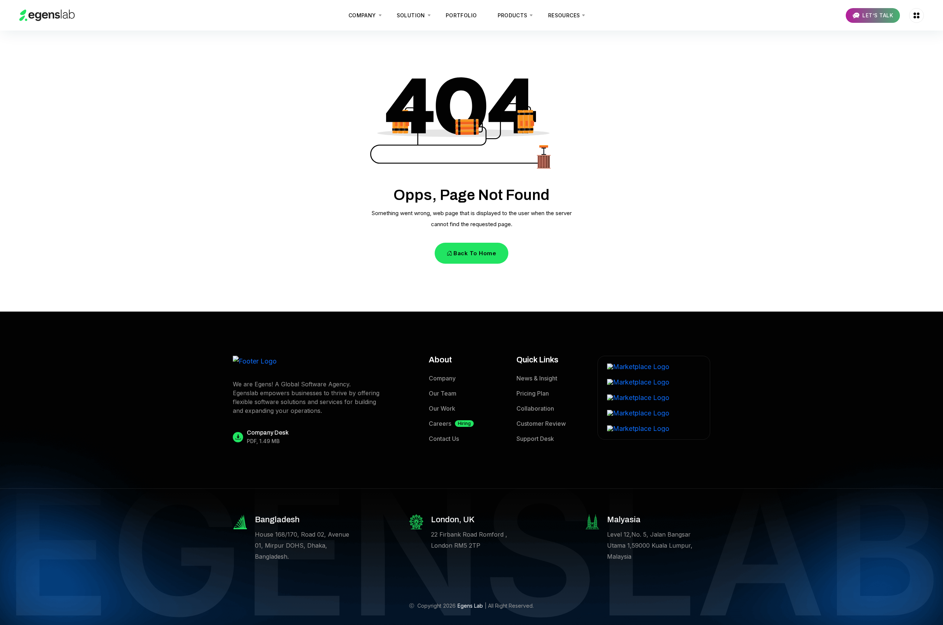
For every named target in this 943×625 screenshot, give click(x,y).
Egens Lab (470, 606)
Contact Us (444, 439)
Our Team (442, 393)
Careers (450, 423)
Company (442, 378)
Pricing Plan (532, 393)
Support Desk (535, 439)
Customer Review (541, 423)
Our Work (442, 408)
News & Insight (536, 378)
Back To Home (474, 253)
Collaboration (535, 408)
